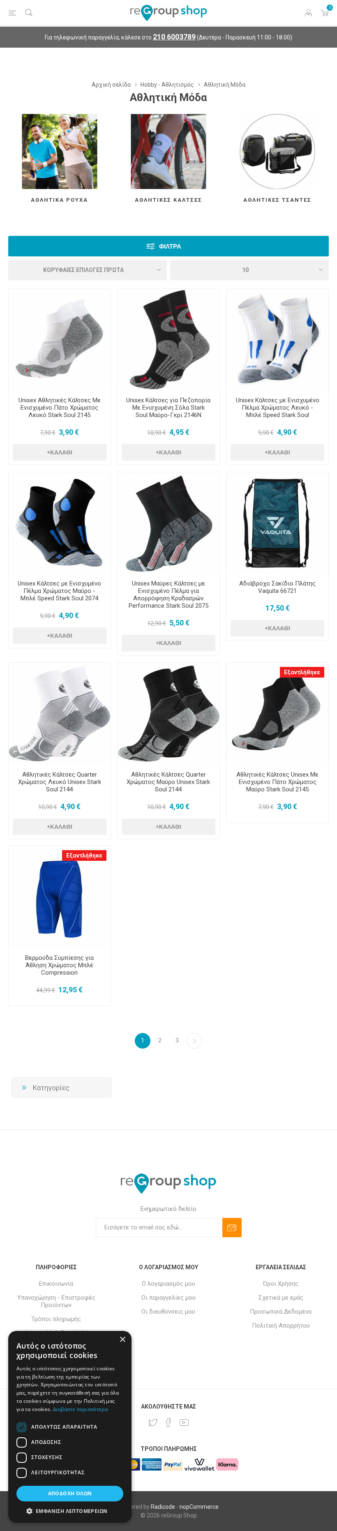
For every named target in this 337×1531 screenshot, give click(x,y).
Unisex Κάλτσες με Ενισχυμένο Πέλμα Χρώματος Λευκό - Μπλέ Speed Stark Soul (277, 408)
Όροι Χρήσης (280, 1283)
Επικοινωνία (56, 1283)
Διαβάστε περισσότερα (80, 1409)
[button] (69, 1511)
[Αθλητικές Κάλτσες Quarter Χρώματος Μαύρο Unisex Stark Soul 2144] (168, 714)
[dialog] (70, 1427)
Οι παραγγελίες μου (168, 1297)
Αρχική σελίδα (111, 84)
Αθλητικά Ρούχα (59, 200)
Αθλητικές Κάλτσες (168, 200)
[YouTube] (184, 1422)
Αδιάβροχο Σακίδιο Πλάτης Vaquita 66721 (277, 587)
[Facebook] (168, 1422)
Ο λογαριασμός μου (168, 1283)
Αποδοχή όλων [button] (70, 1493)
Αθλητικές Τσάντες (277, 200)
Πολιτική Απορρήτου (281, 1325)
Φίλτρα (170, 246)
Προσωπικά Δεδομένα (281, 1311)
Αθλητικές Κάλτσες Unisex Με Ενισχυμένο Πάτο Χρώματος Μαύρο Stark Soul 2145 (277, 782)
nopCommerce (199, 1506)
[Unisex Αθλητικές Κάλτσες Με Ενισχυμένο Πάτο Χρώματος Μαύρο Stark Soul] (277, 714)
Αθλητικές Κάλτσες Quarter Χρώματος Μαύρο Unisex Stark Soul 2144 (168, 782)
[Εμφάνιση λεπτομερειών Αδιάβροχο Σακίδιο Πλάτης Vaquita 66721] (277, 523)
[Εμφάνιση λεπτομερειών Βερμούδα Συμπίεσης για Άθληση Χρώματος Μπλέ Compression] (60, 897)
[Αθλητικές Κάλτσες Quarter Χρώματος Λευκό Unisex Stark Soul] (60, 714)
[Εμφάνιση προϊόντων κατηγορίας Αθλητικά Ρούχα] (59, 151)
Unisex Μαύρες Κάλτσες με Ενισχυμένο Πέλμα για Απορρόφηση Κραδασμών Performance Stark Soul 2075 (168, 594)
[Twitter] (152, 1422)
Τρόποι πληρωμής (56, 1319)
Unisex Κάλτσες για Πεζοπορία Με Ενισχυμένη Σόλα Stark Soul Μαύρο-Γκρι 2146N (168, 408)
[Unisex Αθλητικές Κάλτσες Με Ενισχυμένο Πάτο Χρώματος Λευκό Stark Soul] (60, 340)
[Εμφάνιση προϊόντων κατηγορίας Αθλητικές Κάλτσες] (168, 151)
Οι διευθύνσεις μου (168, 1311)
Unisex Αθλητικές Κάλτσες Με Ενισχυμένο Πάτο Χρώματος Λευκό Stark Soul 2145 (59, 408)
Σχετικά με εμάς (281, 1297)
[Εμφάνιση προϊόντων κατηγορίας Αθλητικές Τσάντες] (277, 151)
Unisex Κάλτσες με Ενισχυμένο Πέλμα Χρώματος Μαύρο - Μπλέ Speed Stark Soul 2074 (59, 591)
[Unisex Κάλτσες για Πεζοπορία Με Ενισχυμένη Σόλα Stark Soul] (168, 340)
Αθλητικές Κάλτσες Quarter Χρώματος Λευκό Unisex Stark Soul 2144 (59, 782)
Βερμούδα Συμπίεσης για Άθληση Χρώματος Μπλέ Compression (59, 965)
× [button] (122, 1340)
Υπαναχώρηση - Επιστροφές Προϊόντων (56, 1301)
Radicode (163, 1506)
